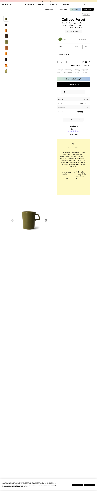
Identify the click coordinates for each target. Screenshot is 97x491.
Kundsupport (65, 4)
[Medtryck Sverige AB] (7, 4)
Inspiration (41, 4)
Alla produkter (29, 4)
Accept (89, 485)
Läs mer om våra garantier (72, 187)
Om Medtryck (53, 4)
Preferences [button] (26, 486)
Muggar (5, 14)
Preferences (65, 485)
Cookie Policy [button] (53, 485)
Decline (77, 485)
